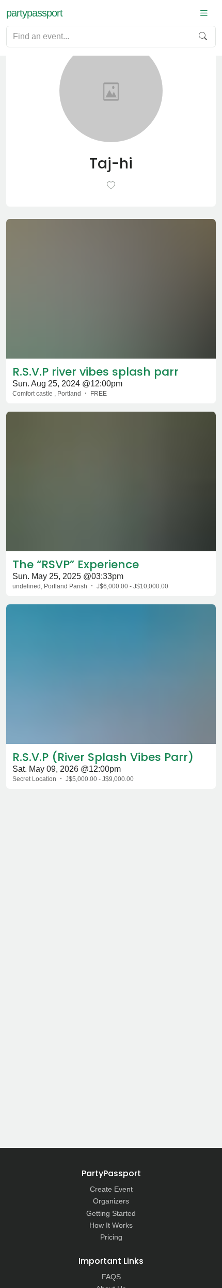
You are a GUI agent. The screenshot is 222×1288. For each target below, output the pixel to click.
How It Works (111, 1225)
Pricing (111, 1237)
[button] (204, 13)
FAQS (111, 1277)
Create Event (111, 1189)
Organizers (111, 1201)
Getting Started (111, 1213)
